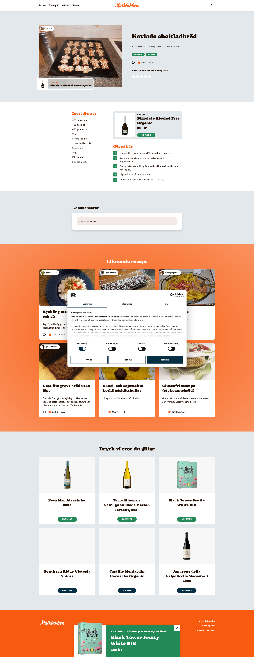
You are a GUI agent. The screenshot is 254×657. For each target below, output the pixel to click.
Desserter (138, 54)
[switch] (112, 349)
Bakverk (151, 54)
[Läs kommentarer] (133, 62)
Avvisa (89, 360)
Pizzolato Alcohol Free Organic (70, 85)
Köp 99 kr (127, 590)
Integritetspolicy (207, 621)
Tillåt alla (165, 360)
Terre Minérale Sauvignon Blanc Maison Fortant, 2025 (127, 505)
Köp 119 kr (127, 519)
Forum (76, 5)
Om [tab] (166, 304)
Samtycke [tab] (87, 304)
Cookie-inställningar (205, 630)
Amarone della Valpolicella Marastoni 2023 (187, 576)
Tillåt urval (127, 360)
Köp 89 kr (146, 135)
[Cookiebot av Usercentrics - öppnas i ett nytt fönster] (172, 295)
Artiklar (65, 5)
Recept (42, 5)
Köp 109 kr (67, 519)
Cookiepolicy (208, 625)
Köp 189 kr (187, 590)
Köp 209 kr (187, 519)
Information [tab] (127, 304)
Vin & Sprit (54, 5)
